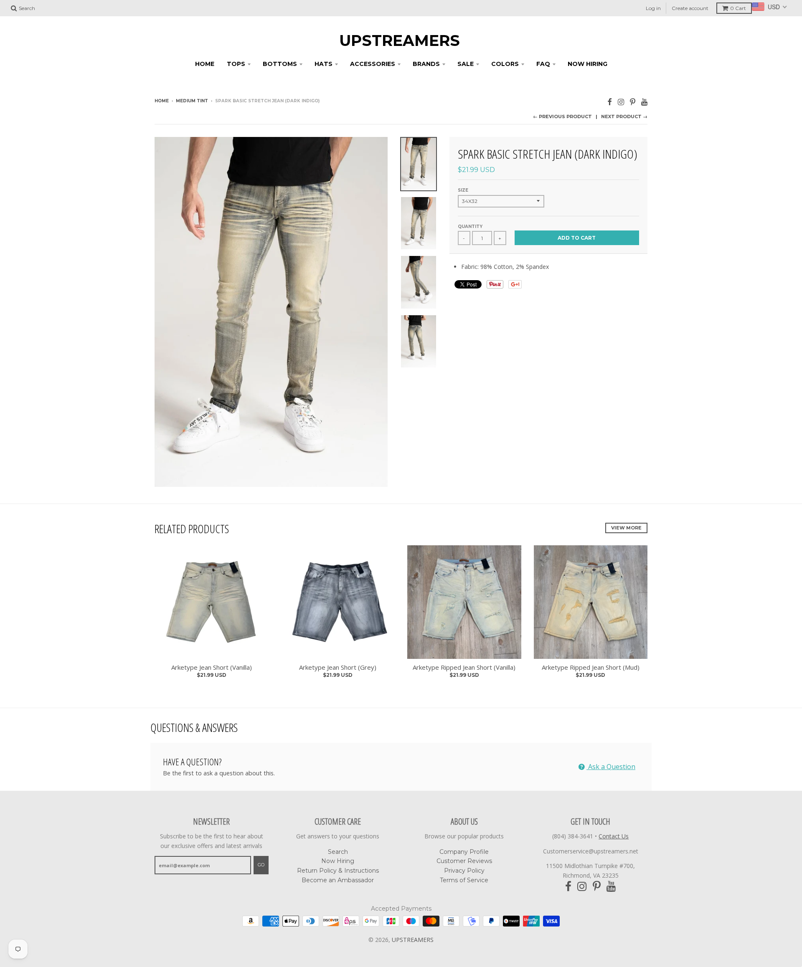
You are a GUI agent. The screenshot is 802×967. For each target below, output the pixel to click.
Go (261, 865)
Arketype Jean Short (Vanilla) (211, 667)
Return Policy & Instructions (338, 870)
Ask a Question (610, 766)
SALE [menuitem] (465, 64)
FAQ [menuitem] (543, 64)
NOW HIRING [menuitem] (587, 64)
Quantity (470, 226)
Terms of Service (464, 880)
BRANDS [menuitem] (426, 64)
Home (162, 101)
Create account (690, 8)
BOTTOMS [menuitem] (280, 64)
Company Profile (464, 852)
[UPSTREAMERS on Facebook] (609, 102)
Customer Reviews (464, 861)
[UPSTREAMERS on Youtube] (644, 102)
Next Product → (624, 116)
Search (338, 852)
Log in (653, 8)
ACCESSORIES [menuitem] (372, 64)
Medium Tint (192, 101)
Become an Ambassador (338, 880)
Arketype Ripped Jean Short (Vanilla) (464, 667)
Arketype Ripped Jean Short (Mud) (591, 667)
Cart (738, 8)
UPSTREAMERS (399, 40)
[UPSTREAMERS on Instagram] (621, 102)
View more (626, 528)
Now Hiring (337, 861)
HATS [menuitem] (323, 64)
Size (463, 190)
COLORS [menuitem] (505, 64)
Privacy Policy (464, 870)
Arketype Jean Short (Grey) (337, 667)
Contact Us (614, 836)
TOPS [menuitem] (236, 64)
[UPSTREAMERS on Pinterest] (632, 102)
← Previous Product (562, 116)
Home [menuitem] (204, 64)
